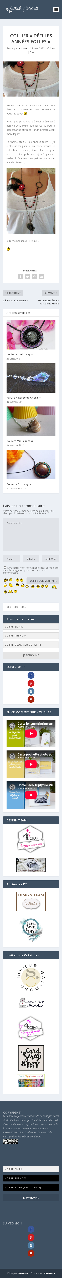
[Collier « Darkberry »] (31, 334)
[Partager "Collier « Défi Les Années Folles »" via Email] (41, 276)
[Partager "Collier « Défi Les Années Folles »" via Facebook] (20, 276)
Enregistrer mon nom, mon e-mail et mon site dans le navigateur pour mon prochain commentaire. (31, 570)
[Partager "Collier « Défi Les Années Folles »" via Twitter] (27, 276)
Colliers (51, 48)
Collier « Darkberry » (20, 354)
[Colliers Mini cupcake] (31, 421)
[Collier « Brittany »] (31, 464)
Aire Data (49, 1273)
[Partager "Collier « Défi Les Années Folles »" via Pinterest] (34, 276)
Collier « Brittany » (19, 484)
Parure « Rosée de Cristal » (24, 397)
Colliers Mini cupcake (20, 441)
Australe (23, 48)
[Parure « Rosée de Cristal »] (31, 378)
